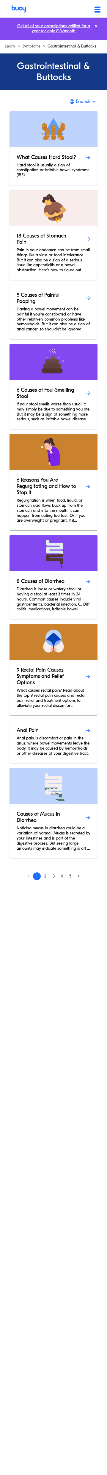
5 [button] (70, 876)
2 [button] (45, 876)
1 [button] (36, 876)
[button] (78, 876)
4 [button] (62, 876)
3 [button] (54, 876)
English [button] (83, 101)
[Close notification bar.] (96, 26)
